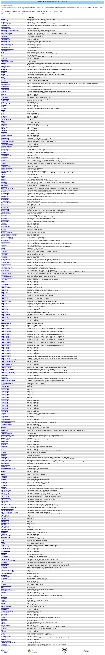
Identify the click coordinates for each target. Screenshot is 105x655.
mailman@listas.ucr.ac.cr (43, 13)
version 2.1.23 (4, 652)
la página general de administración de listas (30, 11)
